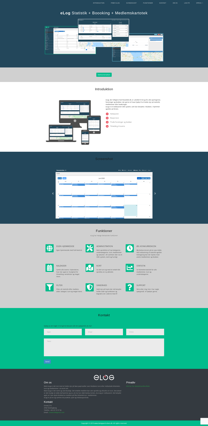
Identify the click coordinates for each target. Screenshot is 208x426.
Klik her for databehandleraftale (138, 386)
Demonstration (104, 75)
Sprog (199, 3)
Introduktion (98, 3)
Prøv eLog (115, 3)
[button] (53, 193)
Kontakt (162, 3)
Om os (175, 3)
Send (47, 361)
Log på (187, 3)
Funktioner (148, 3)
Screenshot (131, 3)
